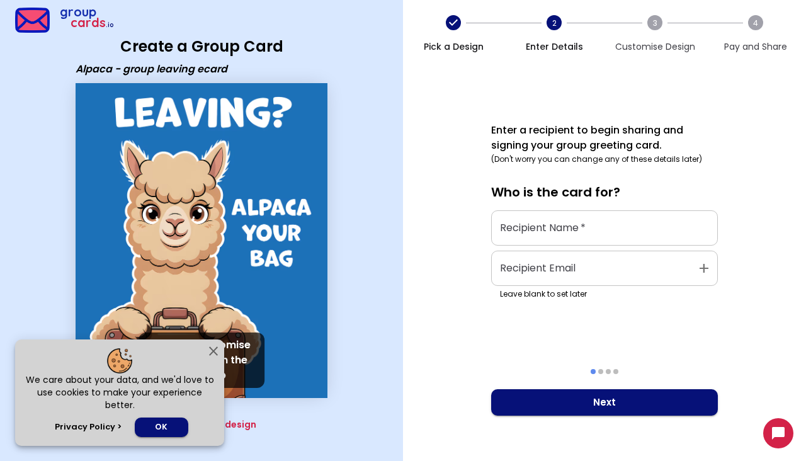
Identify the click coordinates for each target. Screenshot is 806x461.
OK (161, 427)
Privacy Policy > (88, 427)
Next (604, 402)
